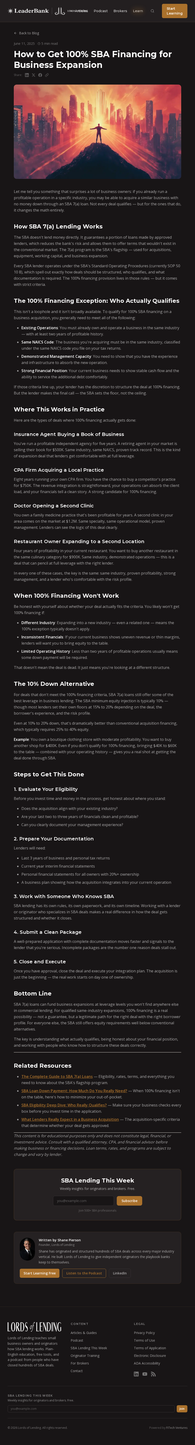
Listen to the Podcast (84, 1273)
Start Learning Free (40, 1273)
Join (182, 1409)
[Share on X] (33, 75)
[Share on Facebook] (40, 75)
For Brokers (80, 1363)
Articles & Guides (84, 1332)
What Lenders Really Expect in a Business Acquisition (70, 1119)
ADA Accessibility (147, 1363)
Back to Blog (29, 33)
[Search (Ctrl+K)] (152, 11)
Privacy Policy (144, 1332)
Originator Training (85, 1355)
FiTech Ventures (176, 1428)
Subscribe (129, 1200)
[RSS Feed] (153, 1374)
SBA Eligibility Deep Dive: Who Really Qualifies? (64, 1105)
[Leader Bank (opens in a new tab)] (28, 11)
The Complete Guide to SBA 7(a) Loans (57, 1076)
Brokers (120, 11)
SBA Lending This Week (89, 1348)
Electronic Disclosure (150, 1355)
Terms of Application (150, 1348)
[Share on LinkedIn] (27, 75)
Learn (138, 11)
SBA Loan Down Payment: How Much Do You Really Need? (74, 1090)
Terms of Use (144, 1340)
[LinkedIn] (136, 1374)
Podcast (101, 11)
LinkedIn (120, 1273)
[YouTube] (144, 1374)
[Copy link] (47, 75)
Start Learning (175, 10)
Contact (77, 1371)
